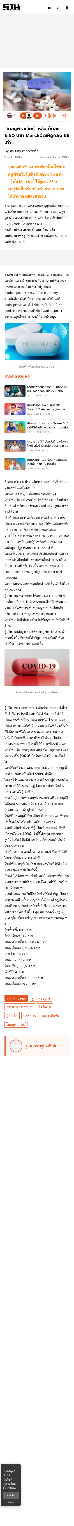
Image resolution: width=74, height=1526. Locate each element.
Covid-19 (29, 1016)
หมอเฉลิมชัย (50, 1016)
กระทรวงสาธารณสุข (19, 1007)
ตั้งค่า (11, 1502)
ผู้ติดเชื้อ (12, 1016)
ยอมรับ (11, 1495)
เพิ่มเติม (12, 1488)
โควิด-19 (45, 1007)
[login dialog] (67, 8)
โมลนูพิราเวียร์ (16, 1024)
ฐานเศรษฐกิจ (41, 998)
